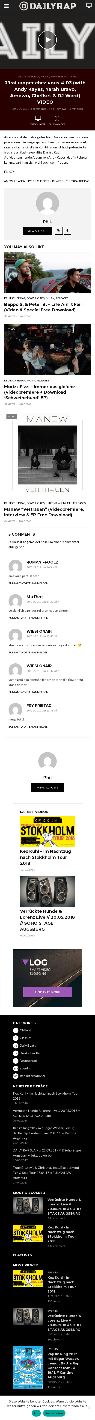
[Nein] (89, 1407)
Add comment (56, 1218)
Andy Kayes (26, 181)
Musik (45, 76)
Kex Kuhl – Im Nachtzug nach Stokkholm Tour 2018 (45, 857)
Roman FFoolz (43, 562)
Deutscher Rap (28, 76)
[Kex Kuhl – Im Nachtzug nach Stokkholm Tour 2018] (47, 831)
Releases (62, 298)
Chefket (43, 181)
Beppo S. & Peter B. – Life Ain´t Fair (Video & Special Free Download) (43, 307)
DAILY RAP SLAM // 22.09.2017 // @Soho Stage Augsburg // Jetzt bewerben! (47, 1152)
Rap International (63, 76)
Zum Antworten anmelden (28, 583)
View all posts (37, 231)
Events (53, 1272)
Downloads (36, 298)
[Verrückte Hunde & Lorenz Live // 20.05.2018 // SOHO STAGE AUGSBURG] (47, 891)
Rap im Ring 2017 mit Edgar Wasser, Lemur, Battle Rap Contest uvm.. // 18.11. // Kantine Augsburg (44, 1133)
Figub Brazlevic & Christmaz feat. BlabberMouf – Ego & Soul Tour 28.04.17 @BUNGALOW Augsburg (47, 1173)
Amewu (9, 181)
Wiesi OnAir (39, 631)
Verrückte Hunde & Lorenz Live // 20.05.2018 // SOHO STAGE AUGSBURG (47, 920)
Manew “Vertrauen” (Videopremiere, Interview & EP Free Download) (44, 512)
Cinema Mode (57, 124)
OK (36, 1413)
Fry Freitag (39, 705)
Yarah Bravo (80, 181)
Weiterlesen (54, 1413)
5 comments (38, 108)
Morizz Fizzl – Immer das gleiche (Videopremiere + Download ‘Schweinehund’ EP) (39, 392)
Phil (51, 108)
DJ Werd (57, 181)
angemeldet (31, 542)
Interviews (54, 503)
